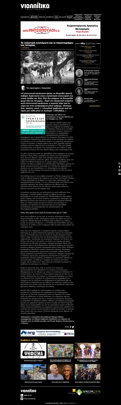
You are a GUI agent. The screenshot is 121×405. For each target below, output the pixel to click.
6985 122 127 (28, 395)
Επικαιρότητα (25, 17)
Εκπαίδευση (50, 17)
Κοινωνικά (62, 17)
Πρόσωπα (42, 17)
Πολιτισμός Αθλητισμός (34, 16)
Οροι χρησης (71, 393)
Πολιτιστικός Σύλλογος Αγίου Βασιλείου (97, 17)
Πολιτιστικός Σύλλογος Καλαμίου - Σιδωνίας (88, 17)
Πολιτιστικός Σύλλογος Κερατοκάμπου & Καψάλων (78, 17)
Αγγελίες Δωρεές (70, 16)
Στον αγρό (56, 16)
